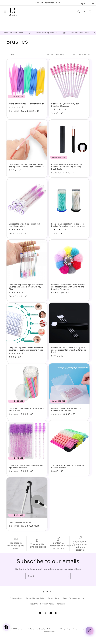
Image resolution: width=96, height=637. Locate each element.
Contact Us (61, 604)
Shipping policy (49, 631)
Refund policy (52, 629)
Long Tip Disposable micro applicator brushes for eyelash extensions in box (68, 225)
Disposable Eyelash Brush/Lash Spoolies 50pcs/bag (65, 105)
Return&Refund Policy (35, 598)
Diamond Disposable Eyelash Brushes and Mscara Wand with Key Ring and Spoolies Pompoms (68, 286)
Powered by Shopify (37, 629)
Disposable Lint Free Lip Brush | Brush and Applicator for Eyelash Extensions (26, 165)
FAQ (65, 598)
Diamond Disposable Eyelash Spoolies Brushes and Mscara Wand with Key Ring (26, 286)
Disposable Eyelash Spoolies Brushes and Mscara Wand (25, 225)
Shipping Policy (17, 598)
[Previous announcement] (5, 2)
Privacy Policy (54, 598)
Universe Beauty (24, 629)
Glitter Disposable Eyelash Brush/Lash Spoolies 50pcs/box (26, 466)
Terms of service (79, 629)
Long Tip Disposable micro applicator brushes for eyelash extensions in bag (26, 349)
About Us (34, 604)
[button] (5, 11)
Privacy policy (65, 629)
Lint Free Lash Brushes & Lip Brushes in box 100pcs (26, 409)
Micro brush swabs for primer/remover (26, 104)
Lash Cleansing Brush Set (20, 522)
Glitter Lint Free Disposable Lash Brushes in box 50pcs (66, 409)
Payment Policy (47, 604)
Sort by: (50, 54)
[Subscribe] (67, 576)
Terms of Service (76, 598)
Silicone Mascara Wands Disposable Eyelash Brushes (67, 466)
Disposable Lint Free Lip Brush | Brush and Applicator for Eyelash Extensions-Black (69, 350)
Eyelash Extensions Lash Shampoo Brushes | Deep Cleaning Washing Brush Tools (66, 166)
